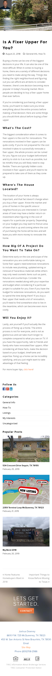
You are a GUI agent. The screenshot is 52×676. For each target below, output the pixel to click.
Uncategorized (10, 423)
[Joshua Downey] (6, 4)
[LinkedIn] (11, 389)
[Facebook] (4, 389)
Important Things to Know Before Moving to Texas (38, 578)
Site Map (26, 647)
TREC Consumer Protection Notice (26, 667)
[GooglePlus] (7, 389)
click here (28, 369)
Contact (26, 610)
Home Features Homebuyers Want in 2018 (13, 578)
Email (26, 643)
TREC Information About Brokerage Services (26, 664)
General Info (31, 54)
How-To (41, 54)
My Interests (9, 418)
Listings (7, 412)
